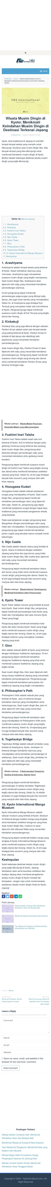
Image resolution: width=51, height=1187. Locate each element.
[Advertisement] (25, 25)
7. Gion (7, 243)
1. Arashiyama (10, 224)
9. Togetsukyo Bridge (14, 249)
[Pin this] (12, 896)
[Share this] (3, 896)
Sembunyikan (28, 219)
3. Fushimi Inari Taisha (14, 230)
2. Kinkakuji (9, 227)
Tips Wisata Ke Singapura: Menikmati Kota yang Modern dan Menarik (31, 927)
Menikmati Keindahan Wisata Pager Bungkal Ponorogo (12, 999)
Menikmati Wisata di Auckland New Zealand (31, 916)
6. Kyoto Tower (11, 240)
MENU (45, 71)
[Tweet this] (7, 896)
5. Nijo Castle (10, 236)
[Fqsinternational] (25, 60)
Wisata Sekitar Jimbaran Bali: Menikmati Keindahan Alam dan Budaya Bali (30, 906)
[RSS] (25, 52)
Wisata (11, 990)
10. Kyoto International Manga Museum (23, 253)
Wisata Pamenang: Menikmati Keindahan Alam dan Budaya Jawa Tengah (39, 1000)
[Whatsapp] (20, 896)
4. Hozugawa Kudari (13, 233)
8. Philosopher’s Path (14, 246)
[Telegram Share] (16, 896)
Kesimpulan (10, 256)
